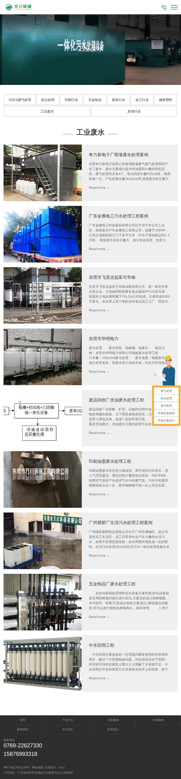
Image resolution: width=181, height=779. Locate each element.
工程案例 (113, 720)
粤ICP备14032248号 (17, 767)
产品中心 (68, 720)
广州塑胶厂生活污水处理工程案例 (120, 522)
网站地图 (37, 767)
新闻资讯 (22, 729)
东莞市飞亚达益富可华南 (112, 277)
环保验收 (158, 720)
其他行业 (134, 111)
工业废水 (47, 111)
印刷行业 (71, 100)
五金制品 (95, 100)
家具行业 (118, 100)
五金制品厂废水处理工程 (112, 584)
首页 (22, 720)
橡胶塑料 (165, 100)
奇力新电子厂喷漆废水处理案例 (118, 154)
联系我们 (113, 729)
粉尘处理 (47, 100)
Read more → (99, 187)
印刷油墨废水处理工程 (110, 461)
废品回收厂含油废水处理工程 (116, 400)
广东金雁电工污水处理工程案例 (118, 216)
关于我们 (68, 729)
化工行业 (142, 100)
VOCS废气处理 (20, 100)
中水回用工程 (101, 645)
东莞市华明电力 (104, 338)
